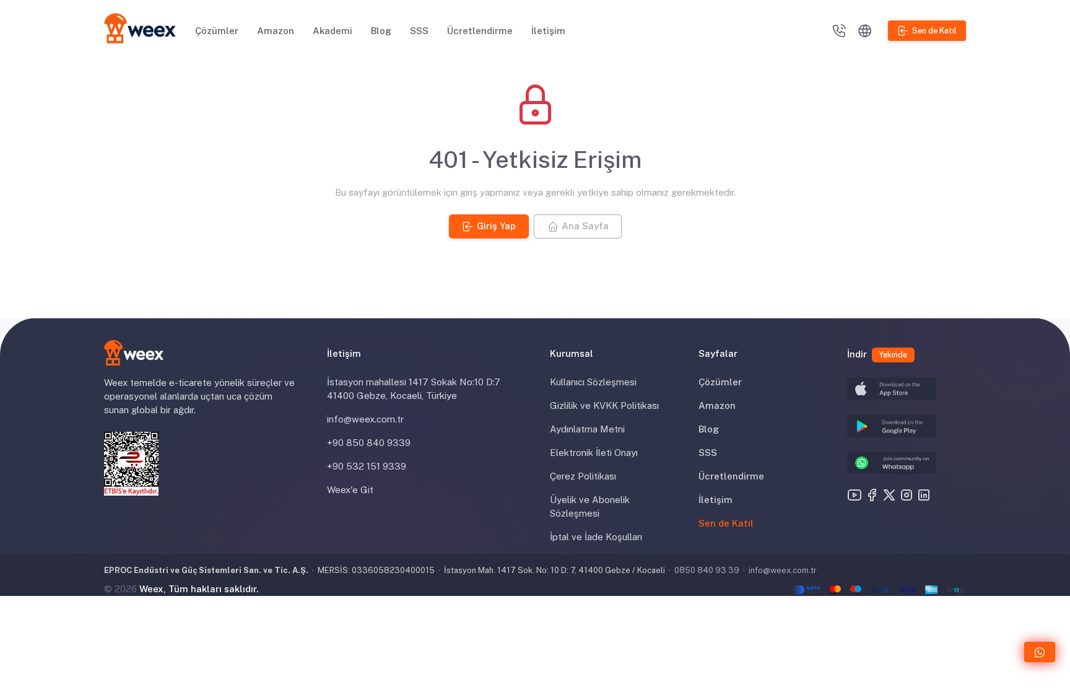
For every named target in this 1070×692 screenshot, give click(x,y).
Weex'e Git (350, 489)
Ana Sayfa (584, 226)
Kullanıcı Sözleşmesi (593, 382)
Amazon (275, 30)
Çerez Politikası (583, 476)
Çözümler (216, 30)
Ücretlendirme (480, 30)
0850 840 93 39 (706, 570)
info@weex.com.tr (365, 419)
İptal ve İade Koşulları (596, 537)
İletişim (548, 30)
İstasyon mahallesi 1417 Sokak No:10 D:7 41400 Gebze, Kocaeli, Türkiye (413, 389)
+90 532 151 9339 (366, 466)
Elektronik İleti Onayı (594, 452)
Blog (381, 30)
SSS (419, 30)
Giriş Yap (495, 226)
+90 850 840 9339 (369, 442)
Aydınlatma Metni (587, 429)
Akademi (332, 30)
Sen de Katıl (726, 523)
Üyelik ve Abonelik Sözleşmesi (590, 506)
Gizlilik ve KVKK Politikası (604, 405)
